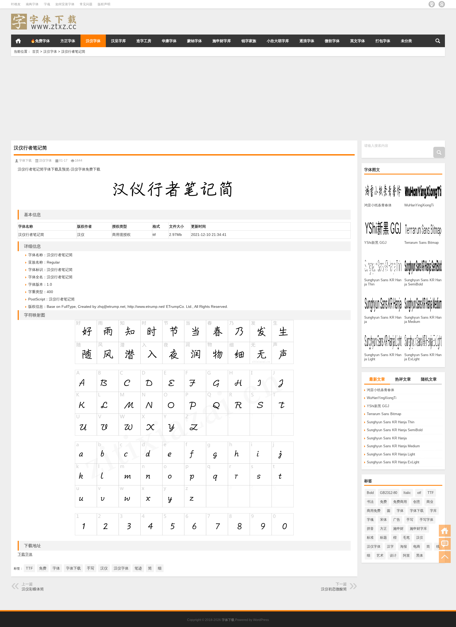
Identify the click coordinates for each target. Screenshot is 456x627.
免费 (383, 502)
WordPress (261, 620)
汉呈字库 (118, 41)
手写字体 (426, 520)
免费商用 (400, 502)
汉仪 (419, 537)
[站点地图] (432, 4)
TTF (431, 493)
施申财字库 (221, 41)
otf (419, 493)
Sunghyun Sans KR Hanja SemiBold (394, 430)
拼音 (370, 529)
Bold (370, 493)
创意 (416, 502)
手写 (409, 520)
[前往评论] (445, 544)
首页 (18, 41)
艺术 (380, 555)
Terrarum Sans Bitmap (384, 414)
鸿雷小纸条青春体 (380, 390)
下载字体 (25, 554)
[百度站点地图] (442, 4)
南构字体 (32, 4)
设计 (393, 555)
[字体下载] (45, 15)
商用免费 (374, 511)
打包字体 (383, 41)
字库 (433, 511)
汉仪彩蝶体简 (33, 589)
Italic (407, 493)
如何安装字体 (64, 4)
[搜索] (438, 41)
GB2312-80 (388, 493)
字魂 (47, 4)
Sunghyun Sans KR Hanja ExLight (393, 462)
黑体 (419, 555)
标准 (370, 537)
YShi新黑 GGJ (378, 406)
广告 (396, 520)
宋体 (383, 520)
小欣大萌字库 (278, 41)
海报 (403, 546)
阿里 (406, 555)
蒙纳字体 (194, 41)
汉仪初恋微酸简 (334, 589)
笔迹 (138, 568)
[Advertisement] (169, 98)
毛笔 (406, 537)
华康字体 (169, 41)
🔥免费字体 (40, 41)
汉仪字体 (93, 41)
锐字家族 (248, 41)
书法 (370, 502)
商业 (429, 502)
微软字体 (332, 41)
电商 (416, 546)
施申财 (398, 529)
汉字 (390, 546)
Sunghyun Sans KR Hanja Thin (390, 422)
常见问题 (86, 4)
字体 (400, 511)
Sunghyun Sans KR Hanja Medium (393, 446)
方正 (383, 529)
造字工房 (143, 41)
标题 (383, 537)
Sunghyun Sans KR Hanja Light (391, 454)
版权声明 (104, 4)
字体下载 (417, 511)
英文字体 (357, 41)
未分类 (406, 41)
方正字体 (67, 41)
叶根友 (16, 4)
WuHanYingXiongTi (381, 398)
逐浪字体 (307, 41)
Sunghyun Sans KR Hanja (387, 438)
